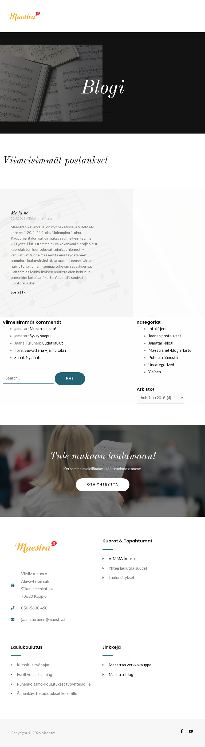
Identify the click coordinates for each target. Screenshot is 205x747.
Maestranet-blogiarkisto (170, 350)
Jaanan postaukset (164, 336)
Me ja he (19, 213)
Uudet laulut (52, 343)
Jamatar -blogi (160, 343)
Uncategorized (161, 364)
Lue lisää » (18, 292)
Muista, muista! (43, 328)
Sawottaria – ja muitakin (45, 350)
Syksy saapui (40, 336)
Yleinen (154, 372)
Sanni (19, 357)
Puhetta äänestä (163, 357)
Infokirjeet (157, 328)
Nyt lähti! (34, 357)
